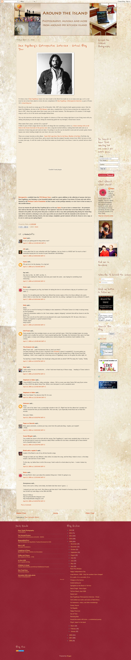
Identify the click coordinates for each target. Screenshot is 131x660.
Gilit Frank (26, 331)
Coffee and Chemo (24, 555)
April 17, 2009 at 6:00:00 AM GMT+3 (34, 256)
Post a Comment (26, 505)
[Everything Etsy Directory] (106, 355)
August (73, 555)
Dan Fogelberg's (33, 99)
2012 (70, 533)
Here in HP (21, 545)
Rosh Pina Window (75, 568)
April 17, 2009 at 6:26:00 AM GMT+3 (34, 281)
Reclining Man (74, 616)
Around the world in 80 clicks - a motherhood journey (85, 619)
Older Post (89, 513)
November (74, 547)
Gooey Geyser (74, 605)
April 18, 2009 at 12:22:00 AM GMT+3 (34, 397)
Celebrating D (22, 532)
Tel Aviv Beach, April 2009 (78, 591)
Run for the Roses (63, 136)
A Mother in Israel (23, 565)
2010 (70, 538)
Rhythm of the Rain (74, 136)
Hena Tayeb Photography (26, 530)
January (73, 631)
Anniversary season (23, 572)
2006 (70, 640)
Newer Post (21, 513)
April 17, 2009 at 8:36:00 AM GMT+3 (34, 299)
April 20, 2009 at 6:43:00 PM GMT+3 (34, 417)
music (36, 227)
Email (101, 156)
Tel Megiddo (73, 608)
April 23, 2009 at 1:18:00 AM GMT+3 (34, 466)
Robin (25, 287)
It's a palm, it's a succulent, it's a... (80, 577)
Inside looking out (75, 583)
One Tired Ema (23, 570)
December (74, 544)
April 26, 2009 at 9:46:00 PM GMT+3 (34, 501)
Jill (24, 249)
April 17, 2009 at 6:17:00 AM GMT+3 (34, 266)
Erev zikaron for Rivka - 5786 (26, 557)
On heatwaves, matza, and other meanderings (84, 602)
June (72, 561)
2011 (70, 536)
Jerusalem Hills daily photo (26, 575)
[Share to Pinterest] (27, 227)
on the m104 (22, 560)
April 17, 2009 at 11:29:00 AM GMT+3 (34, 341)
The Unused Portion (24, 535)
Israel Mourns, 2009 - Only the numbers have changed (86, 574)
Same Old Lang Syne (50, 136)
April (72, 566)
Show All (62, 579)
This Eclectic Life (28, 347)
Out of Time (73, 614)
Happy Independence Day (78, 571)
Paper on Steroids (29, 423)
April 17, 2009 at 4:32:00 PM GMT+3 (34, 361)
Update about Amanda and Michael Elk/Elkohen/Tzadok (33, 567)
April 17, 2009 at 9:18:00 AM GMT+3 (34, 325)
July (72, 558)
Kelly (24, 305)
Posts (102, 279)
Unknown (26, 403)
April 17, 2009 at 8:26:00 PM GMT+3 (34, 374)
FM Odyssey (43, 109)
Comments (104, 282)
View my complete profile (105, 216)
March (73, 626)
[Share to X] (23, 227)
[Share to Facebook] (25, 227)
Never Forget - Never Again (78, 588)
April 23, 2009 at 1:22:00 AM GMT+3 (34, 477)
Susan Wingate (28, 436)
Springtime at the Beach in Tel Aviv (80, 585)
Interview (79, 101)
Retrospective (72, 101)
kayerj (25, 261)
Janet (25, 238)
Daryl (24, 367)
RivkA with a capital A (30, 450)
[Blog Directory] (20, 651)
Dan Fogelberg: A (62, 101)
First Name (103, 160)
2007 (70, 638)
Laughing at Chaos (24, 550)
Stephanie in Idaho (29, 380)
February (73, 628)
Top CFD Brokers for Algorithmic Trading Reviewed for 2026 (34, 542)
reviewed (56, 351)
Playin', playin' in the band (78, 622)
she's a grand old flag (24, 562)
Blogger (69, 656)
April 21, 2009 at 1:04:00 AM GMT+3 (34, 430)
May (72, 563)
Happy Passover (75, 611)
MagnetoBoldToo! (23, 540)
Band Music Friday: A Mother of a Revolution (30, 552)
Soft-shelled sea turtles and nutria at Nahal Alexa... (85, 600)
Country (102, 164)
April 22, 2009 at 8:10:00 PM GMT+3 (34, 444)
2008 (70, 635)
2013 (70, 530)
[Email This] (19, 227)
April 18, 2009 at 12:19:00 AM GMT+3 (34, 386)
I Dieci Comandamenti (24, 577)
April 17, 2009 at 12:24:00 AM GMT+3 (34, 243)
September (74, 552)
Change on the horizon (77, 580)
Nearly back (73, 594)
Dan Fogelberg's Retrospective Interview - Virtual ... (85, 597)
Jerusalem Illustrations (24, 547)
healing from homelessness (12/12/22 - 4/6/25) (31, 537)
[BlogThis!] (21, 227)
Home (55, 513)
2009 (70, 541)
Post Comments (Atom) (32, 517)
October (73, 549)
